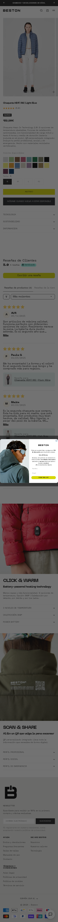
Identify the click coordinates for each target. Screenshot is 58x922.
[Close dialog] (56, 441)
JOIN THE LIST (44, 477)
